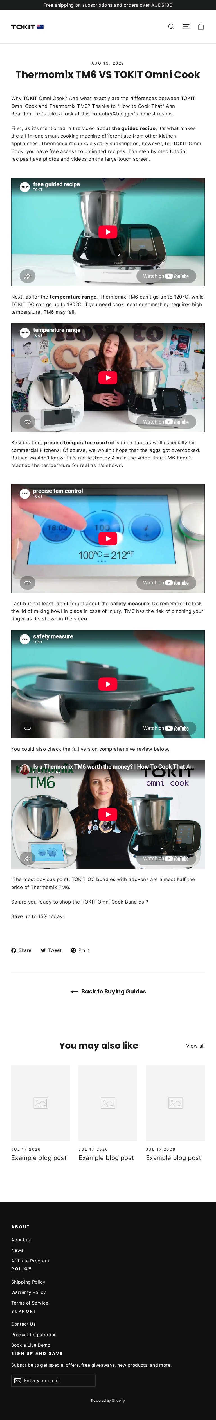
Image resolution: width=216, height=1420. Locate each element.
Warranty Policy (28, 1292)
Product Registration (34, 1334)
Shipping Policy (28, 1282)
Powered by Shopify (108, 1400)
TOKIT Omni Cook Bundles (113, 902)
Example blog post (39, 1157)
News (17, 1250)
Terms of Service (29, 1303)
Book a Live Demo (30, 1345)
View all (195, 1046)
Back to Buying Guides (113, 991)
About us (21, 1239)
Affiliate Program (30, 1261)
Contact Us (23, 1324)
